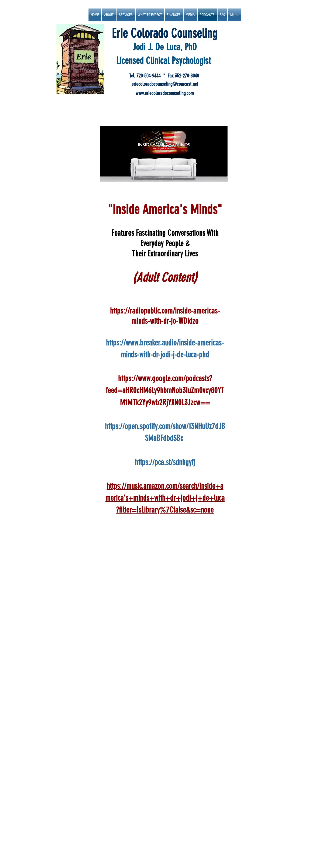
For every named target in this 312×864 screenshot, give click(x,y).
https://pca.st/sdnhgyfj (165, 462)
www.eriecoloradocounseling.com (165, 93)
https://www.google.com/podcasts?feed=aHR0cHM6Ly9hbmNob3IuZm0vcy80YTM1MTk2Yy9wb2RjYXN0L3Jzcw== (165, 390)
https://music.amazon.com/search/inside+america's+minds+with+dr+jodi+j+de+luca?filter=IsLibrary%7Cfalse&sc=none (165, 498)
